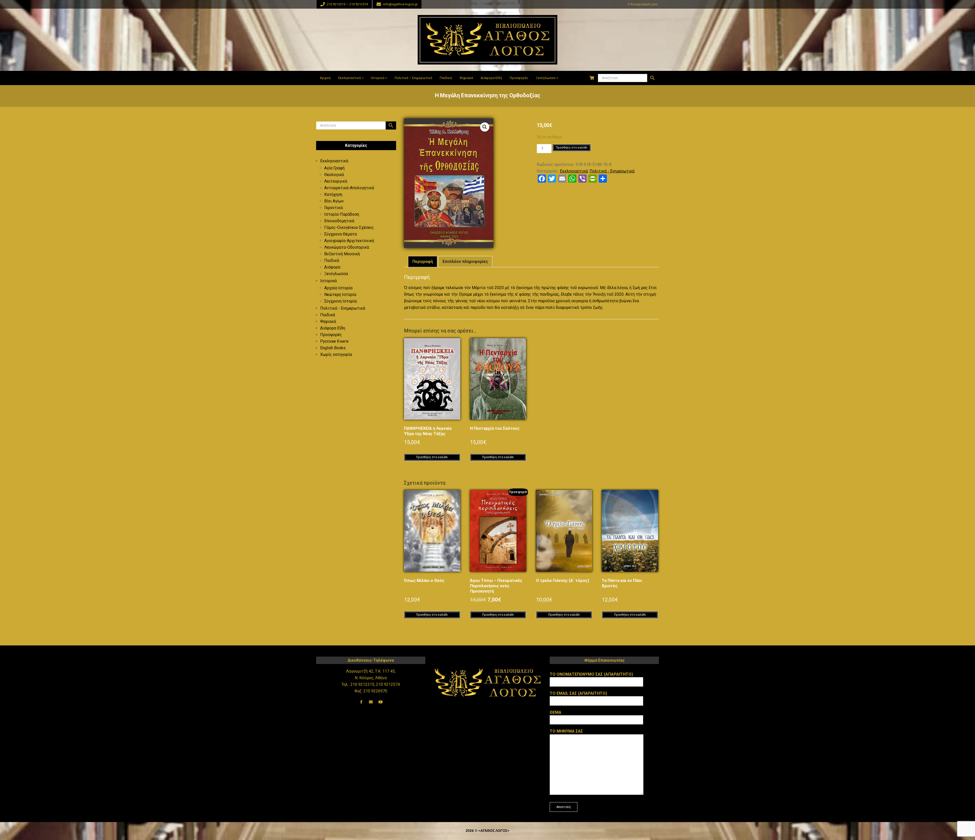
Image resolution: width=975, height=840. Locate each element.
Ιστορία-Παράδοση (341, 214)
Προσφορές (331, 334)
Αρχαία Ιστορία (338, 288)
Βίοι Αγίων (334, 201)
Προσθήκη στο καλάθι (572, 147)
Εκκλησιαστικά (574, 171)
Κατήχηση (333, 194)
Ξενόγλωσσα (336, 273)
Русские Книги (334, 341)
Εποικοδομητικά (339, 220)
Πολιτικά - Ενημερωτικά (612, 171)
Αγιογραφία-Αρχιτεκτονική (349, 240)
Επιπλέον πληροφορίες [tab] (465, 261)
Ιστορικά (328, 280)
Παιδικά (331, 260)
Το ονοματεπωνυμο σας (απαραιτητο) (591, 674)
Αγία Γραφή (334, 168)
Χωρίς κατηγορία (336, 354)
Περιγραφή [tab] (422, 261)
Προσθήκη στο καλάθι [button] (432, 457)
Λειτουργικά (335, 181)
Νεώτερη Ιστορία (340, 294)
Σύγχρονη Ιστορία (340, 301)
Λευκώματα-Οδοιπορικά (346, 247)
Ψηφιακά (328, 321)
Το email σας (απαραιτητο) (578, 693)
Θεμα (555, 712)
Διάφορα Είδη (332, 328)
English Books (333, 347)
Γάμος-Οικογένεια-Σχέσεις (349, 227)
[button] (484, 127)
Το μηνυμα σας (566, 731)
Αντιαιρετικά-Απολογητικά (349, 187)
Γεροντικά (333, 207)
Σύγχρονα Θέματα (340, 234)
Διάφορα (332, 267)
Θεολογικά (334, 174)
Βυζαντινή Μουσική (342, 253)
